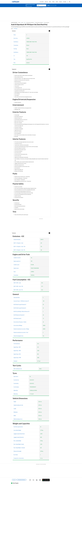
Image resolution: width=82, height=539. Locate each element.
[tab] (31, 31)
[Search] (69, 2)
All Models (15, 28)
